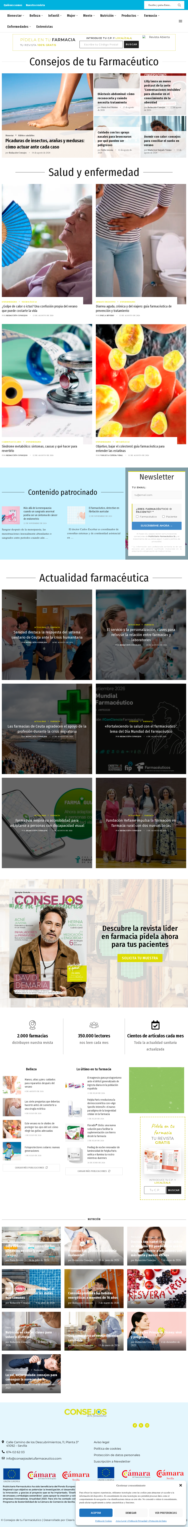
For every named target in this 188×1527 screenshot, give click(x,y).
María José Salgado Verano (159, 149)
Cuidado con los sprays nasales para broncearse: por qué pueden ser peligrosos (115, 138)
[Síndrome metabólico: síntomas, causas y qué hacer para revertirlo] (47, 392)
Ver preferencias (166, 1513)
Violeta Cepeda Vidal (111, 455)
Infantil (53, 16)
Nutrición (107, 16)
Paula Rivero (107, 315)
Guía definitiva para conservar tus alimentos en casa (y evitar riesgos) (30, 1250)
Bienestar (14, 16)
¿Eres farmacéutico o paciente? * (154, 510)
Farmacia (150, 16)
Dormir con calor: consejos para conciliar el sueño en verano (162, 141)
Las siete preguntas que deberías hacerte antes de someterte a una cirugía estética (42, 1105)
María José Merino (109, 107)
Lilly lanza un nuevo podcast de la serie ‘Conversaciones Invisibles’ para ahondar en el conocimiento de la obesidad (162, 91)
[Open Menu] (180, 21)
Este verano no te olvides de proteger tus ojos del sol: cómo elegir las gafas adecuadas (41, 1127)
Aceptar (96, 1513)
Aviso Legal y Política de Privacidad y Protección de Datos (141, 1520)
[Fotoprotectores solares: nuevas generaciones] (12, 1151)
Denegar (131, 1513)
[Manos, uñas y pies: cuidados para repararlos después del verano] (12, 1085)
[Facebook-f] (135, 1425)
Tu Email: (139, 487)
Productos (129, 16)
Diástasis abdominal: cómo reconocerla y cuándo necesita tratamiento (116, 98)
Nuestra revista (35, 5)
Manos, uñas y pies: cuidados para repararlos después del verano (40, 1083)
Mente (87, 16)
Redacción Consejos (18, 152)
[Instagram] (147, 1425)
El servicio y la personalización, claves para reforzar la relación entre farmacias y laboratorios (141, 634)
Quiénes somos (13, 5)
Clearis (70, 1520)
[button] (180, 1485)
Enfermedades (17, 27)
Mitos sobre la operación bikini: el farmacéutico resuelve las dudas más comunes (30, 1293)
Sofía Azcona (107, 149)
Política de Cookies (103, 1520)
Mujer (71, 16)
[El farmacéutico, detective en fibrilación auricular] (76, 515)
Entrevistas (44, 27)
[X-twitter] (141, 1425)
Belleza (35, 16)
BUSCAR (131, 44)
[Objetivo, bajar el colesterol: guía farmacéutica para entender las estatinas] (141, 392)
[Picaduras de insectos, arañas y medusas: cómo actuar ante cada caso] (47, 115)
